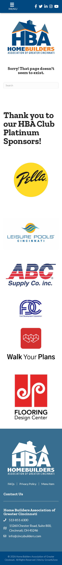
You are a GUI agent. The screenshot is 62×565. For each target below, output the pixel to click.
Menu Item (47, 484)
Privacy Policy (27, 484)
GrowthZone (51, 559)
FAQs (11, 484)
